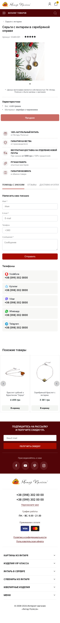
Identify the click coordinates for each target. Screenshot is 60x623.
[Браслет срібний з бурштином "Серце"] (15, 372)
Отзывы (31, 184)
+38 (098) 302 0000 (16, 290)
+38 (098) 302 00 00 (30, 495)
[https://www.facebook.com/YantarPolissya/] (16, 465)
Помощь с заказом (13, 184)
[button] (30, 84)
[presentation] (3, 383)
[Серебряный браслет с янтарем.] (44, 372)
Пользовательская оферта (30, 541)
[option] (13, 185)
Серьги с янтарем (13, 21)
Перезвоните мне (30, 504)
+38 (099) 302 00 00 (30, 499)
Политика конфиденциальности (29, 537)
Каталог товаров (17, 13)
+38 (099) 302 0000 (16, 277)
